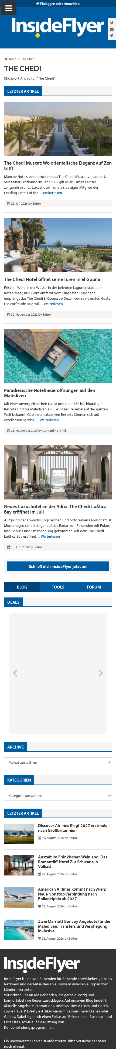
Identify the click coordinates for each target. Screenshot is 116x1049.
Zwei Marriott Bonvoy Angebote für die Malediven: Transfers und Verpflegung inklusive (74, 926)
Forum (94, 587)
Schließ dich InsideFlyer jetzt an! (58, 566)
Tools (58, 587)
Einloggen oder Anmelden (59, 3)
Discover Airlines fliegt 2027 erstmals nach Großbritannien (72, 828)
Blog (22, 587)
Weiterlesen (52, 192)
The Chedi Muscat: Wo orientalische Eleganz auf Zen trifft (58, 165)
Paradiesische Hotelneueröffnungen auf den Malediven (49, 393)
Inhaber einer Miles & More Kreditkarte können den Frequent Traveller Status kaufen (48, 711)
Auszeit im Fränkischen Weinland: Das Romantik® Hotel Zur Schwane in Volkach (72, 861)
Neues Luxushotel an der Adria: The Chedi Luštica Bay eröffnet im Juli (55, 509)
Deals (13, 602)
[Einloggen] (111, 35)
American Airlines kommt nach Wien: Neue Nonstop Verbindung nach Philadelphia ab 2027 (72, 893)
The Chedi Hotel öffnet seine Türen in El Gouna (52, 279)
